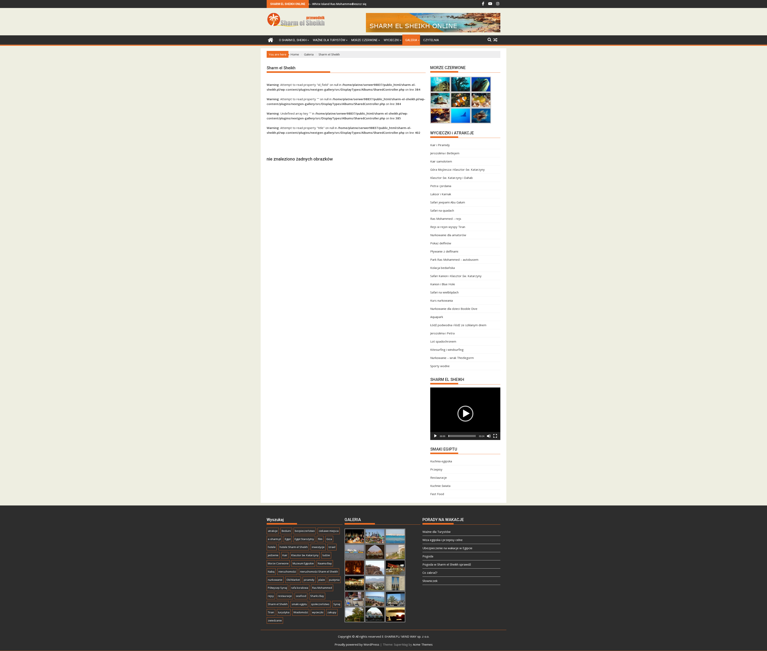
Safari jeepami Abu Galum (447, 202)
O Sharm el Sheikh (293, 40)
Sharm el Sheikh (278, 604)
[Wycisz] (489, 436)
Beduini (286, 531)
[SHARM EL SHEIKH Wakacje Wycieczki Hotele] (270, 39)
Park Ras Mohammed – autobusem (454, 260)
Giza (329, 539)
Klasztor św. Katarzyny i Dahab (451, 178)
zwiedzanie (275, 620)
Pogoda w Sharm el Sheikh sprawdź (446, 564)
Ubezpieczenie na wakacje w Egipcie (447, 548)
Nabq (271, 571)
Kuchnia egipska (441, 461)
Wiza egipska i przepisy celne (442, 540)
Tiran (271, 612)
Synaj (336, 604)
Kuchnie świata (440, 486)
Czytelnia (431, 40)
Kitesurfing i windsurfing (447, 350)
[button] (465, 414)
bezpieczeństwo (305, 531)
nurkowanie (275, 580)
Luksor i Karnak (440, 194)
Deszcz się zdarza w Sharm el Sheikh (344, 4)
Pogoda (427, 556)
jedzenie (273, 555)
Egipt (288, 539)
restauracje (285, 596)
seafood (301, 596)
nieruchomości (287, 571)
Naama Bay (325, 563)
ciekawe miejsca (329, 531)
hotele (272, 547)
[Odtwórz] (435, 436)
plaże (321, 580)
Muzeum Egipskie (303, 563)
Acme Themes (423, 644)
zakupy (331, 612)
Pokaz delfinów (440, 243)
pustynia (334, 580)
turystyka (283, 612)
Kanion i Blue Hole (442, 284)
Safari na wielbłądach (444, 292)
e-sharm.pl (274, 539)
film (320, 539)
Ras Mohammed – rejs (445, 219)
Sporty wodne (440, 366)
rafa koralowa (299, 588)
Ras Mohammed (322, 588)
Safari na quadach (442, 210)
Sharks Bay (317, 596)
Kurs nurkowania (441, 300)
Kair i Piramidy (440, 145)
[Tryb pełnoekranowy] (495, 436)
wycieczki (317, 612)
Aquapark (436, 317)
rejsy (271, 596)
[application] (465, 413)
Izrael (332, 547)
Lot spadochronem (443, 341)
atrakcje (273, 531)
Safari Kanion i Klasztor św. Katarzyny (456, 276)
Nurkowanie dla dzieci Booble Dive (453, 309)
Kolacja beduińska (442, 268)
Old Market (293, 580)
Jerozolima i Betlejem (444, 153)
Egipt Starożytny (304, 539)
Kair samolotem (441, 161)
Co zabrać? (429, 573)
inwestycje (318, 547)
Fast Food (437, 494)
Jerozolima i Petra (442, 333)
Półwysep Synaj (277, 588)
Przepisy (436, 469)
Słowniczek (429, 581)
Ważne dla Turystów (329, 40)
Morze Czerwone (364, 40)
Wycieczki (391, 40)
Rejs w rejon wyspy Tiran (447, 227)
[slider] (462, 436)
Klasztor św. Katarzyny (305, 555)
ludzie (326, 555)
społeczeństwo (320, 604)
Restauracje (438, 478)
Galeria (411, 40)
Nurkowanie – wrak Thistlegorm (452, 358)
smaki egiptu (299, 604)
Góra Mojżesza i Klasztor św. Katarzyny (457, 169)
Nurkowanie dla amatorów (448, 235)
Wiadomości (300, 612)
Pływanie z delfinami (444, 251)
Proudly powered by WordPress (357, 644)
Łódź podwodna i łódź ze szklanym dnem (458, 325)
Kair (284, 555)
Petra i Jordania (440, 186)
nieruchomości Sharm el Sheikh (319, 571)
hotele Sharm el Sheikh (294, 547)
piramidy (309, 580)
